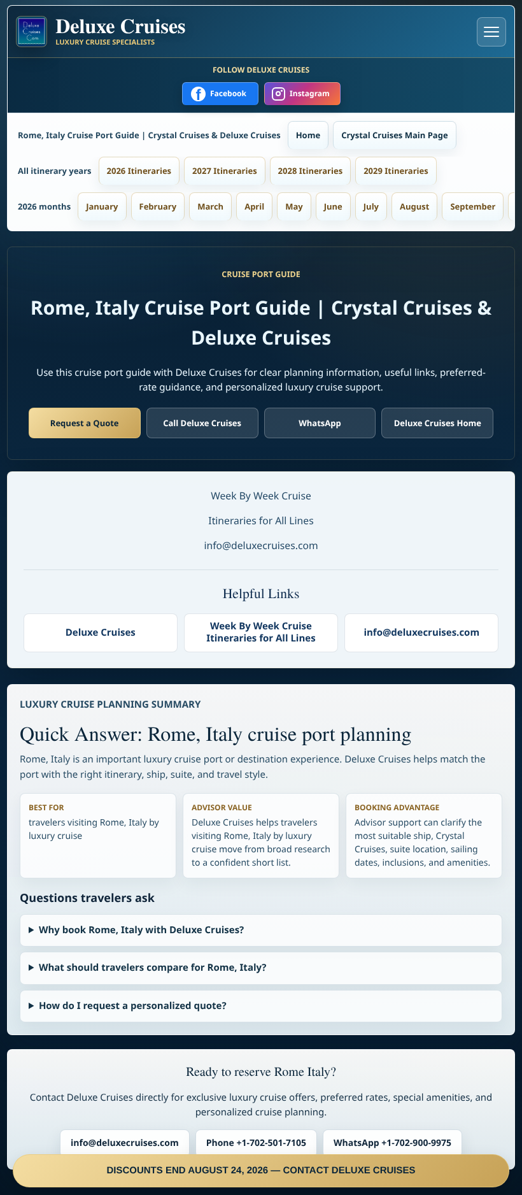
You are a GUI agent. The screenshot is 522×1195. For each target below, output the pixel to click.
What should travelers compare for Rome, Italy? (153, 967)
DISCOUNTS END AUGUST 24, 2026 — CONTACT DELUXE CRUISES (260, 1170)
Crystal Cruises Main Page (394, 135)
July (371, 206)
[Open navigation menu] (491, 32)
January (102, 206)
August (414, 206)
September (472, 206)
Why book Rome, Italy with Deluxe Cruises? (141, 930)
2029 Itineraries (395, 170)
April (254, 206)
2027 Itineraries (224, 170)
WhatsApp (320, 423)
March (210, 206)
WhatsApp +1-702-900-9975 (392, 1143)
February (158, 206)
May (294, 206)
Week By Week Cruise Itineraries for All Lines (260, 632)
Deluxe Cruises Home (437, 423)
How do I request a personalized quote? (133, 1005)
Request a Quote (84, 423)
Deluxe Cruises (101, 632)
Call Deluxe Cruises (202, 423)
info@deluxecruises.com (421, 632)
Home (308, 135)
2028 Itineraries (310, 170)
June (333, 206)
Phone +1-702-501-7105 (256, 1143)
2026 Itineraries (139, 170)
